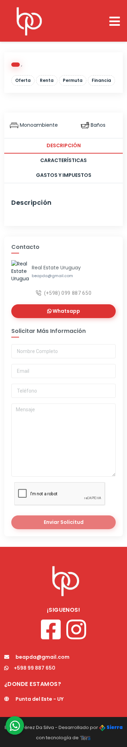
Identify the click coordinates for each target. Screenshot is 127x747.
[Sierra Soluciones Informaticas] (85, 737)
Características (63, 160)
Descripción (64, 145)
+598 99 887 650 (34, 667)
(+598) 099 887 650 (68, 293)
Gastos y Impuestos (63, 175)
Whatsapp (66, 311)
